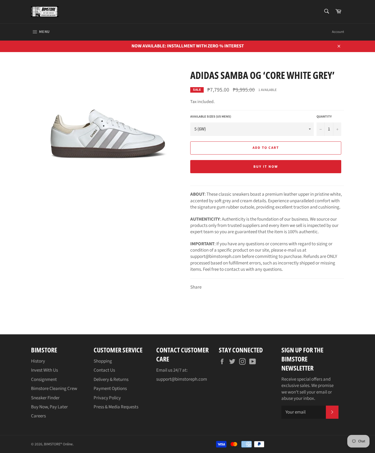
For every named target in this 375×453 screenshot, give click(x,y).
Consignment (44, 379)
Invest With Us (44, 370)
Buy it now (265, 166)
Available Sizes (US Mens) (210, 117)
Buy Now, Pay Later (49, 407)
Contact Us (104, 370)
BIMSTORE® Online (58, 444)
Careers (38, 416)
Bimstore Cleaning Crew (54, 388)
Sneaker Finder (45, 398)
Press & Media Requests (116, 407)
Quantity (324, 117)
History (38, 361)
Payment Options (110, 388)
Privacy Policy (107, 398)
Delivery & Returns (111, 379)
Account (338, 31)
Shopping (103, 361)
